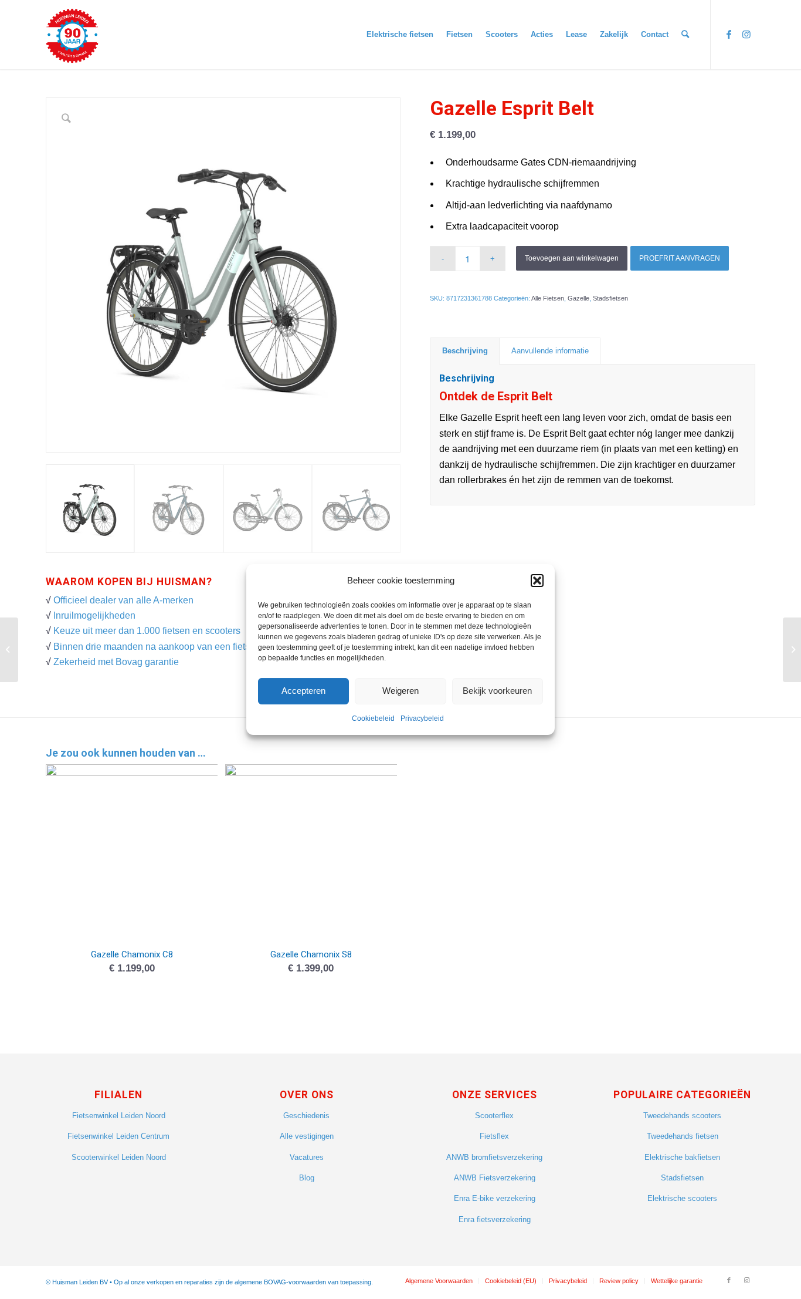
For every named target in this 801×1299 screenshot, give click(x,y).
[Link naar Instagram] (746, 34)
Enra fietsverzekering (495, 1219)
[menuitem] (400, 34)
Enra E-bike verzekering (494, 1198)
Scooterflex (494, 1115)
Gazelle (578, 298)
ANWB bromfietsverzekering (494, 1157)
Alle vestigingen (307, 1136)
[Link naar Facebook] (729, 34)
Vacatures (307, 1157)
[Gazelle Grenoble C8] (9, 650)
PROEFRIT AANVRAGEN (679, 258)
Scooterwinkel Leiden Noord (119, 1157)
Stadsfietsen (610, 298)
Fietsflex (494, 1136)
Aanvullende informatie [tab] (550, 350)
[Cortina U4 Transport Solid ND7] (792, 650)
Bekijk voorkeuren (497, 691)
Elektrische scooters (682, 1198)
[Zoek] (685, 34)
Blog (306, 1177)
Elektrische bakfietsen (682, 1157)
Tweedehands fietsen (682, 1136)
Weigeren (400, 691)
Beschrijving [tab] (465, 350)
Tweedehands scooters (682, 1115)
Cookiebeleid (373, 718)
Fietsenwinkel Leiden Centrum (118, 1136)
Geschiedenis (306, 1115)
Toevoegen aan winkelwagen (572, 258)
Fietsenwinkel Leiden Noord (118, 1115)
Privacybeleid (422, 718)
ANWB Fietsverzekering (494, 1177)
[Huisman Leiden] (76, 34)
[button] (537, 580)
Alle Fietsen (547, 298)
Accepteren (303, 691)
